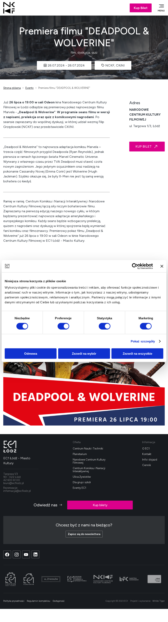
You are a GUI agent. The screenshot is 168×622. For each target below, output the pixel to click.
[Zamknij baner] (161, 266)
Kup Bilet (141, 8)
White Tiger (158, 601)
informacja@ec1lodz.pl (17, 490)
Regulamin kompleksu (38, 601)
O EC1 (146, 448)
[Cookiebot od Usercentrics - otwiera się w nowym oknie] (135, 266)
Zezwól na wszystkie (137, 353)
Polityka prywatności (13, 601)
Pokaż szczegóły (143, 341)
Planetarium (80, 454)
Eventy (29, 87)
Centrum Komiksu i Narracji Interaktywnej (89, 470)
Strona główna (12, 87)
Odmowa (30, 353)
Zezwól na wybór (84, 353)
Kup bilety (100, 505)
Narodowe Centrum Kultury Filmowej (89, 461)
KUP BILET (143, 146)
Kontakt (146, 454)
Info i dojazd (149, 459)
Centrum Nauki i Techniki (88, 448)
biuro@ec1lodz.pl (13, 483)
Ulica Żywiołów (82, 476)
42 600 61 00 (11, 480)
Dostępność (59, 601)
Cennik (146, 465)
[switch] (63, 326)
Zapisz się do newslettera (84, 534)
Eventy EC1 (79, 487)
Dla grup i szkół (82, 482)
